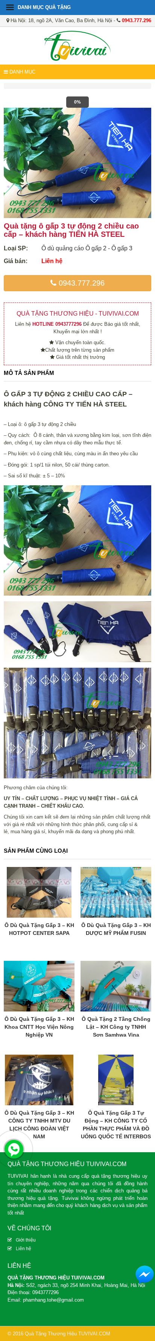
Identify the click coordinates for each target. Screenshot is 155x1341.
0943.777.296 (80, 283)
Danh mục (21, 72)
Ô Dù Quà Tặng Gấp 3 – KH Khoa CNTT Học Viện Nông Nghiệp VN (39, 1027)
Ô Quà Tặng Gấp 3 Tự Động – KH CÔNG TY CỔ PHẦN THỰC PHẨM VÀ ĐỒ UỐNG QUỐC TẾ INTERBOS (116, 1124)
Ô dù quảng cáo (62, 248)
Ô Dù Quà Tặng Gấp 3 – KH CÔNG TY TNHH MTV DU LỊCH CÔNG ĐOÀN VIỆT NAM (39, 1124)
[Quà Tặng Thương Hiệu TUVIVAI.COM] (77, 45)
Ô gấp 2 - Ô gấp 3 (108, 248)
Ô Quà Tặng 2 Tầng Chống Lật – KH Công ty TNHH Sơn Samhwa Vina (116, 1027)
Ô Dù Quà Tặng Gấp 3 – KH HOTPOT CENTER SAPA (39, 929)
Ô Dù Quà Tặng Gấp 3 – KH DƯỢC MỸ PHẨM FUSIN (116, 929)
